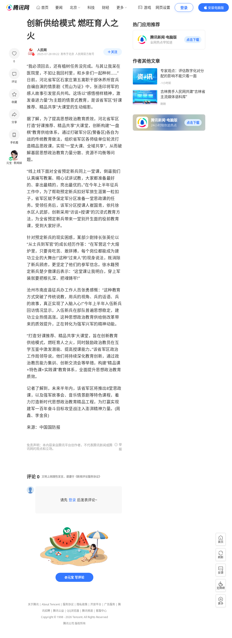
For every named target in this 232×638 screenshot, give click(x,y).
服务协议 (68, 604)
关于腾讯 (33, 604)
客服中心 (101, 611)
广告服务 (109, 604)
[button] (192, 39)
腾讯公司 (68, 623)
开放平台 (95, 604)
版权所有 (80, 623)
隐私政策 (82, 604)
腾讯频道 (87, 611)
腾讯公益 (58, 611)
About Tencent (51, 604)
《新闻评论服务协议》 (88, 477)
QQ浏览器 (73, 611)
